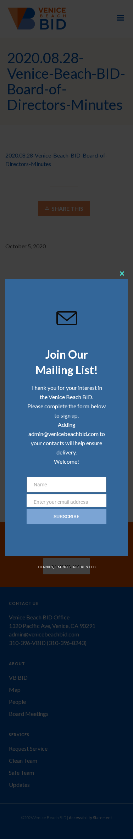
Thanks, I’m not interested (66, 567)
